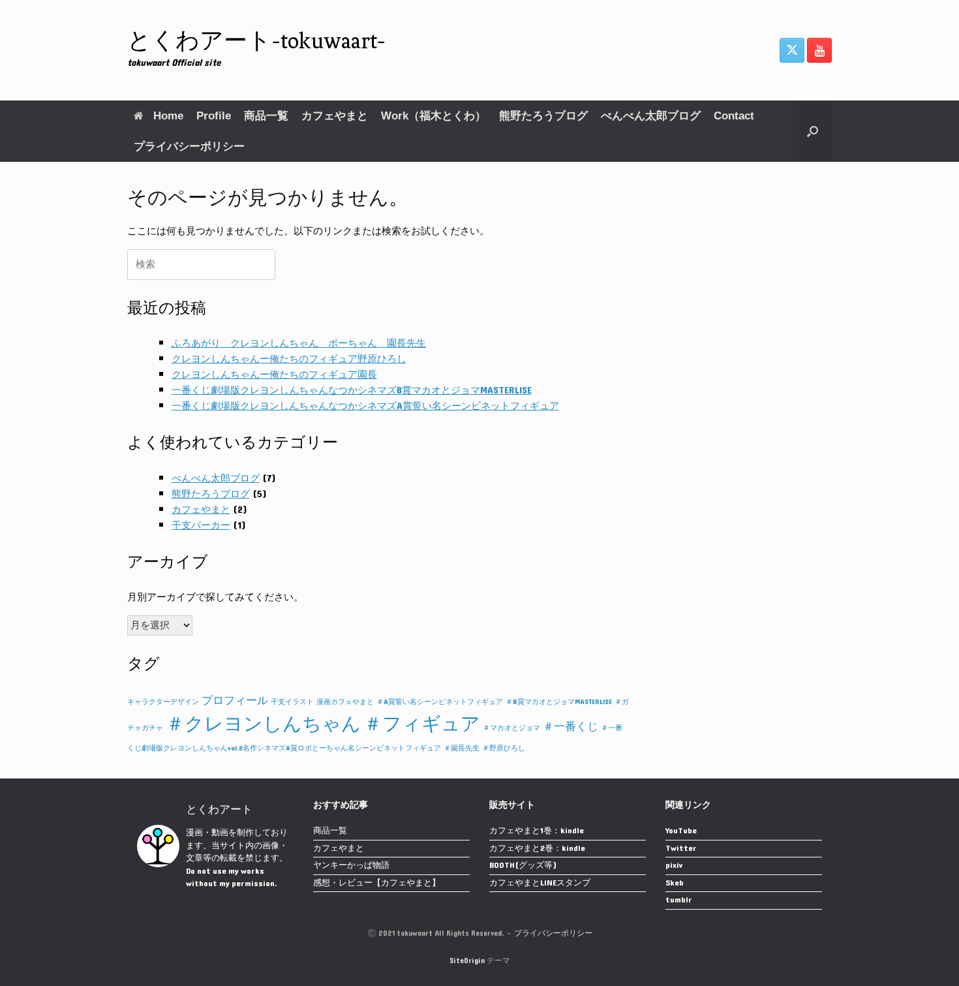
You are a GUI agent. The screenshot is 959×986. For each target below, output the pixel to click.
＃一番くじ (570, 727)
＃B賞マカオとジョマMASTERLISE (559, 702)
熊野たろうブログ (543, 116)
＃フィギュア (421, 724)
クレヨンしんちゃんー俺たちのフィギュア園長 (274, 375)
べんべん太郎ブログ (651, 116)
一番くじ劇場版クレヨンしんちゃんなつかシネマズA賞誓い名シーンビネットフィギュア (365, 406)
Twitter (681, 849)
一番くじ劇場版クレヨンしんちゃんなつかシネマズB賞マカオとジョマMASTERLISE (352, 390)
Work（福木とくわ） (433, 116)
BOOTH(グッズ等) (522, 866)
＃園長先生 (462, 748)
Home (168, 116)
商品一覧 (266, 116)
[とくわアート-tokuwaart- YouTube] (819, 50)
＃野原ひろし (503, 748)
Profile (213, 116)
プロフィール (235, 701)
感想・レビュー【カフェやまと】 (376, 884)
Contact (734, 116)
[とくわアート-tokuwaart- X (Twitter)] (792, 50)
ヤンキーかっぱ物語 (351, 866)
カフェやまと (334, 116)
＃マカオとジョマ (511, 728)
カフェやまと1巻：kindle (536, 832)
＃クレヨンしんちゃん (263, 724)
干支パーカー (201, 525)
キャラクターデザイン (163, 702)
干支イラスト (292, 702)
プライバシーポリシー (189, 146)
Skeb (674, 884)
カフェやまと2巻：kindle (537, 849)
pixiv (674, 866)
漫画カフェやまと (345, 702)
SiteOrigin (467, 961)
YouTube (681, 832)
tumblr (678, 901)
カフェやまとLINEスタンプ (539, 884)
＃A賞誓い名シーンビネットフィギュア (439, 702)
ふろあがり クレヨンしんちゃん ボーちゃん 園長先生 (299, 343)
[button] (812, 131)
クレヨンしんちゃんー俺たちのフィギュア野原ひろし (289, 359)
